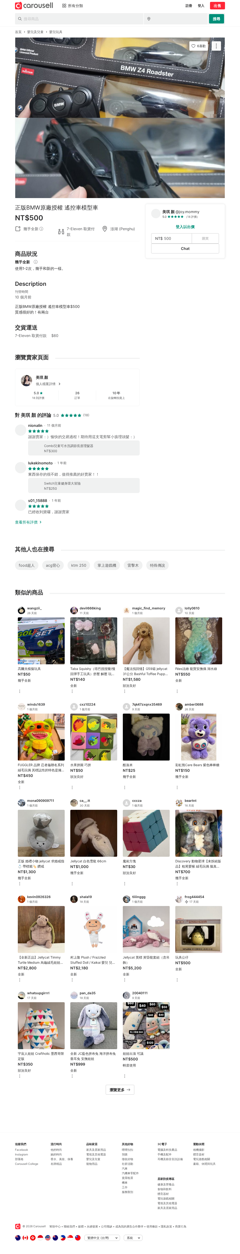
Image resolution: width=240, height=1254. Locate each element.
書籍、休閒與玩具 (204, 1164)
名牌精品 (56, 1164)
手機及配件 (165, 1154)
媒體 (81, 1226)
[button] (85, 384)
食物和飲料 (165, 1189)
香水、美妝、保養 (62, 1159)
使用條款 (152, 1226)
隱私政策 (166, 1226)
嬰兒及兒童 (93, 1159)
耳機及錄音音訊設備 (170, 1159)
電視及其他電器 (96, 1154)
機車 (125, 1182)
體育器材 (163, 1194)
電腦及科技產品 (167, 1149)
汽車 (125, 1168)
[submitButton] (216, 18)
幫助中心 (55, 1226)
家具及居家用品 (96, 1149)
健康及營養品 (166, 1184)
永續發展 (92, 1226)
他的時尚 (56, 1149)
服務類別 (127, 1192)
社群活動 (127, 1164)
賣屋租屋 (127, 1178)
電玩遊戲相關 (166, 1198)
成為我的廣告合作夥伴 (129, 1226)
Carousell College (26, 1164)
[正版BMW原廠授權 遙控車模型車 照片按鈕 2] (120, 158)
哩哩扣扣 (127, 1149)
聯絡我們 (69, 1226)
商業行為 (180, 1226)
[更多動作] (216, 46)
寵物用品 (92, 1164)
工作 (125, 1187)
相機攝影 (198, 1149)
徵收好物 (127, 1159)
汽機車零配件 (130, 1173)
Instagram (21, 1154)
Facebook (21, 1149)
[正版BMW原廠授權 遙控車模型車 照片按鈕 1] (120, 78)
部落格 (19, 1159)
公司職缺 (106, 1226)
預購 (125, 1154)
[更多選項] (20, 691)
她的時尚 (56, 1154)
